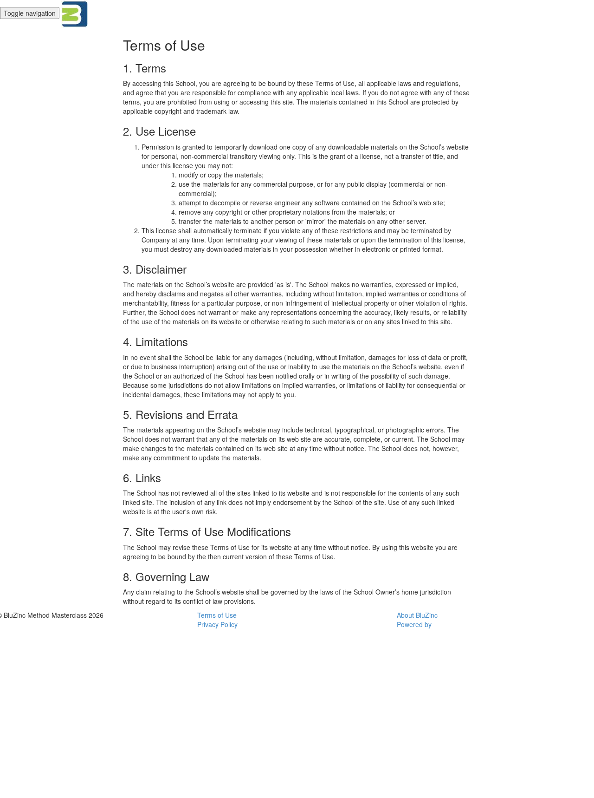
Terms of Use (217, 615)
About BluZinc (417, 615)
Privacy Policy (217, 624)
